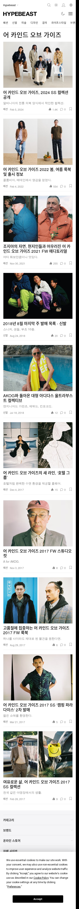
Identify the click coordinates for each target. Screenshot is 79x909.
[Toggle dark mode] (63, 14)
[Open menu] (70, 14)
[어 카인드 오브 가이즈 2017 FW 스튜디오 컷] (38, 523)
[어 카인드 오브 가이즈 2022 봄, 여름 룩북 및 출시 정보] (38, 142)
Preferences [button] (14, 886)
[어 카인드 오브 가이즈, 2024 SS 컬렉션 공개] (38, 65)
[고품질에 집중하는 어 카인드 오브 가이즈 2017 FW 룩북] (38, 600)
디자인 (34, 22)
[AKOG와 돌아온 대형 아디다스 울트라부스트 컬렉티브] (38, 368)
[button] (70, 109)
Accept (37, 899)
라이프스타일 (58, 22)
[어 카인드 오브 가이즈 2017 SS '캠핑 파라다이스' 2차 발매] (38, 677)
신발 (14, 22)
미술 (23, 22)
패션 (5, 22)
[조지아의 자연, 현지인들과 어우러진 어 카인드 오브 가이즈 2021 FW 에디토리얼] (38, 219)
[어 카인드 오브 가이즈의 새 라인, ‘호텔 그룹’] (38, 445)
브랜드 (74, 22)
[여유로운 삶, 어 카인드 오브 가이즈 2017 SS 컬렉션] (38, 754)
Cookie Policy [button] (40, 877)
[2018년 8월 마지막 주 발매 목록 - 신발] (38, 296)
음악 (44, 22)
